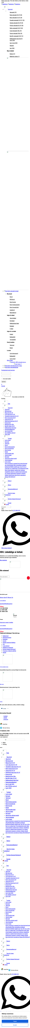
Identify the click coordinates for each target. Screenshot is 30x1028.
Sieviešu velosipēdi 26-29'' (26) (16, 23)
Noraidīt (15, 1025)
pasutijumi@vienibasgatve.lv (6, 604)
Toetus (1, 701)
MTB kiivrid (12, 299)
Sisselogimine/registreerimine (8, 370)
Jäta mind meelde (7, 379)
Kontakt (4, 652)
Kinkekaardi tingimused (8, 647)
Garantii (4, 641)
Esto (4, 644)
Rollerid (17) (12, 54)
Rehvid (11, 348)
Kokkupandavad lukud (14, 323)
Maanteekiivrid (13, 312)
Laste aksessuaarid (14, 353)
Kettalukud (12, 321)
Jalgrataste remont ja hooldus (6, 622)
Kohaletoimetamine (7, 637)
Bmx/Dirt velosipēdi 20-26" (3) (16, 36)
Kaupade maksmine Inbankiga (9, 642)
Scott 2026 (12, 40)
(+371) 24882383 (3, 625)
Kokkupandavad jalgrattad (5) (16, 39)
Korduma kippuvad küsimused (9, 649)
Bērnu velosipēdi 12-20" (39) (16, 17)
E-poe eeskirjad (6, 646)
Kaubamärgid (5, 636)
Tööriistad (12, 345)
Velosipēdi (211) (13, 12)
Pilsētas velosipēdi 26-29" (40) (16, 25)
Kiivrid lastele (13, 302)
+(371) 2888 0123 (16, 510)
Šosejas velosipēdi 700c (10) (16, 33)
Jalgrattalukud (13, 318)
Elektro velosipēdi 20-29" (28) (16, 28)
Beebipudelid (12, 337)
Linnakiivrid (12, 310)
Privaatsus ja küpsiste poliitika (9, 651)
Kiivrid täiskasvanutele (15, 305)
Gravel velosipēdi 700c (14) (15, 31)
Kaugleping (5, 639)
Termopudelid (13, 339)
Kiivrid (11, 297)
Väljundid (12, 45)
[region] (15, 1019)
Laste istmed (12, 359)
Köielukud (12, 326)
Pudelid (11, 334)
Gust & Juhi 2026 (13, 43)
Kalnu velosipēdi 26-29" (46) (16, 15)
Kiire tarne (2, 684)
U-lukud (11, 329)
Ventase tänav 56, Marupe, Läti (6, 597)
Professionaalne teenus (4, 666)
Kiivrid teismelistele (14, 307)
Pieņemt (15, 1021)
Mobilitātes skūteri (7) (14, 56)
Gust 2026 (12, 48)
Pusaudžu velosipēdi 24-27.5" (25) (17, 20)
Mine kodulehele (3, 560)
